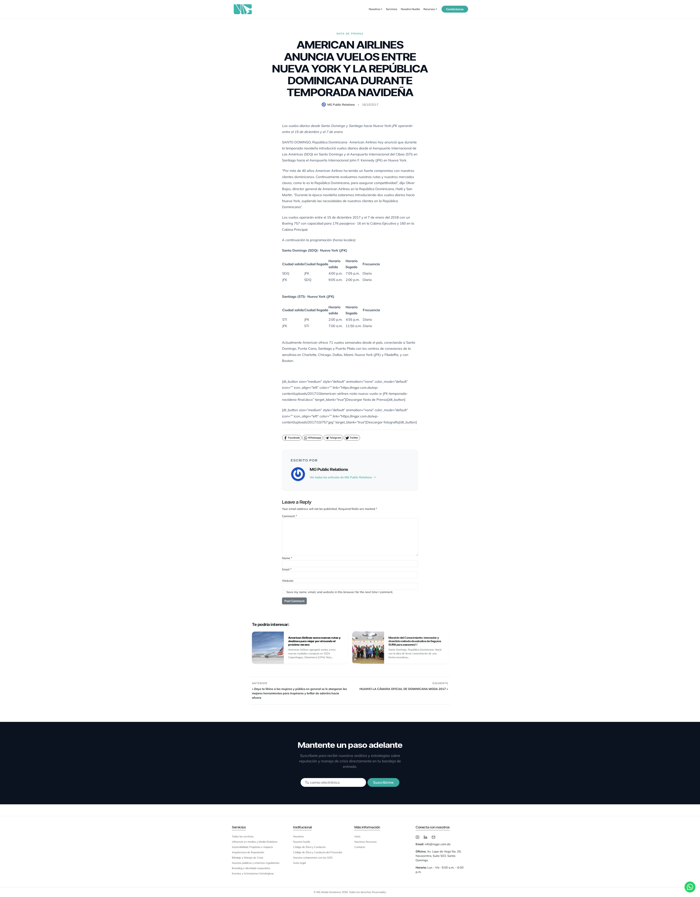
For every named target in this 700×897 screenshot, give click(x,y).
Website (287, 580)
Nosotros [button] (374, 9)
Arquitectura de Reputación (248, 852)
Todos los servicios (243, 836)
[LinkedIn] (425, 837)
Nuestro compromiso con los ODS (312, 857)
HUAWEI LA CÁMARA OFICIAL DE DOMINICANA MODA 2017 (402, 689)
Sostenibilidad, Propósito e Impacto (252, 847)
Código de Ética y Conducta (309, 847)
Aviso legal (299, 863)
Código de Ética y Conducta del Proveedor (317, 852)
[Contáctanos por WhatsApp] (690, 886)
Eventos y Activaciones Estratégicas (253, 873)
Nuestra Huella (410, 9)
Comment (289, 516)
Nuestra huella (301, 841)
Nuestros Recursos (365, 841)
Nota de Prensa (350, 33)
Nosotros (298, 836)
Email (286, 569)
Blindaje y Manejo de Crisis (247, 857)
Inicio (357, 836)
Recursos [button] (429, 9)
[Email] (433, 837)
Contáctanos (455, 9)
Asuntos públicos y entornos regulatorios (255, 863)
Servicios (391, 9)
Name (287, 558)
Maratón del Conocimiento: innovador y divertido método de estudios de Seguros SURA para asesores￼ (414, 641)
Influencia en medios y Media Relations (254, 841)
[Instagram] (417, 837)
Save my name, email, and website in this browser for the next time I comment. (339, 592)
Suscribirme (383, 782)
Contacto (359, 847)
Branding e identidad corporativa (251, 868)
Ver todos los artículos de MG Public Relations (341, 477)
